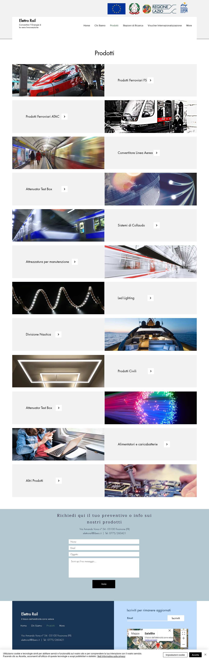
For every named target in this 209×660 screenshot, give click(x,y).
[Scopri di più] (150, 80)
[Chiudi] (205, 655)
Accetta (195, 654)
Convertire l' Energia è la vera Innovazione (30, 26)
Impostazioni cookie (175, 654)
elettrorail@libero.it (92, 533)
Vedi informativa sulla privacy (111, 656)
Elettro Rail (27, 20)
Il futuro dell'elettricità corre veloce (37, 619)
